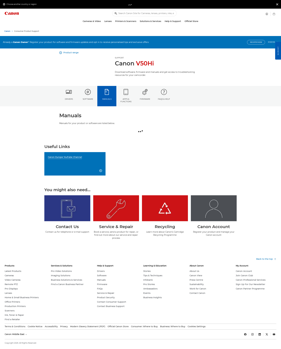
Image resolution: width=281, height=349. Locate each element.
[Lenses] (113, 21)
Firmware (145, 99)
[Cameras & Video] (102, 21)
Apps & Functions (125, 100)
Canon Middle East (15, 334)
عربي (130, 4)
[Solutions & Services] (162, 21)
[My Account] (266, 14)
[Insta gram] (252, 334)
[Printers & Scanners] (137, 21)
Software (88, 99)
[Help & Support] (182, 21)
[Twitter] (267, 334)
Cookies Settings (196, 326)
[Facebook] (245, 334)
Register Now (256, 42)
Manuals (107, 99)
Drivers (69, 99)
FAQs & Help (164, 99)
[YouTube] (274, 334)
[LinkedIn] (259, 334)
